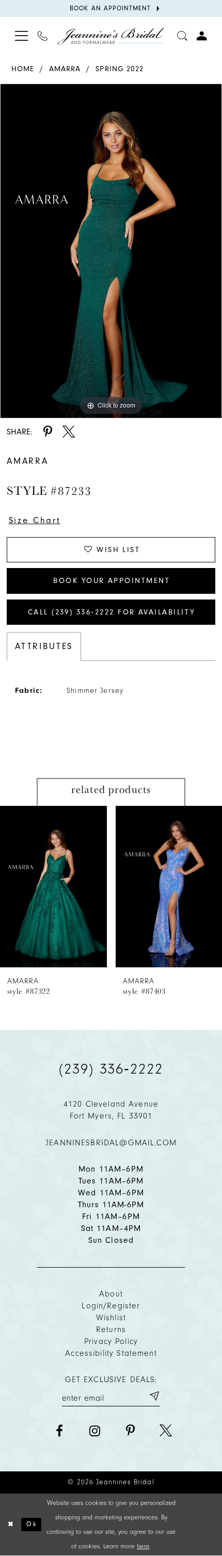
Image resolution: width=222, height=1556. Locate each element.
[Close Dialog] (10, 1524)
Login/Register (111, 1305)
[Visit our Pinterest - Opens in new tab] (130, 1430)
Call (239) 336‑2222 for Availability (112, 612)
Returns (111, 1329)
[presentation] (53, 886)
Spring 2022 (120, 68)
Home (23, 68)
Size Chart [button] (34, 520)
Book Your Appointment (111, 580)
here (143, 1546)
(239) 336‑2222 (111, 1068)
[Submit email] (153, 1396)
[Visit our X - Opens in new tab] (166, 1430)
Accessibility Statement (110, 1353)
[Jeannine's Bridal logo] (111, 35)
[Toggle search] (182, 35)
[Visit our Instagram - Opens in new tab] (94, 1430)
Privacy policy (111, 1341)
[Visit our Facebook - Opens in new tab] (59, 1430)
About (111, 1294)
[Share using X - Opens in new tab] (68, 432)
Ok (31, 1524)
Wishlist (111, 1317)
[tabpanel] (111, 251)
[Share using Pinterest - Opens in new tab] (47, 432)
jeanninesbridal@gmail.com (111, 1142)
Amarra (65, 68)
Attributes (44, 646)
